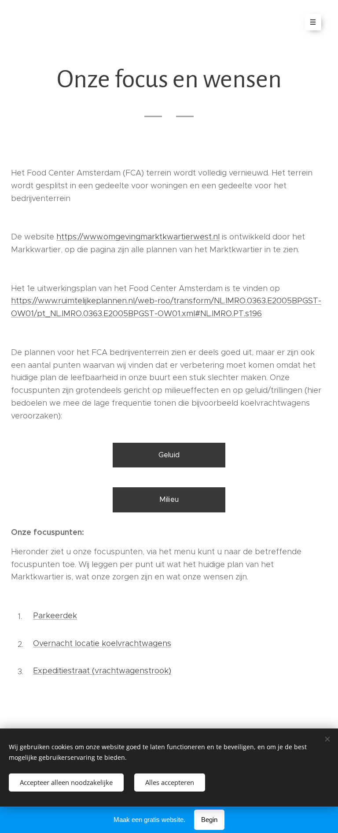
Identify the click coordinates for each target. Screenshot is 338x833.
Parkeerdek (55, 615)
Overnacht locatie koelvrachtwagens (102, 643)
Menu (313, 22)
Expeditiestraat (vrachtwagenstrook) (102, 671)
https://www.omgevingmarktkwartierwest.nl (138, 237)
